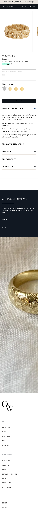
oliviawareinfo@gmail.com (11, 137)
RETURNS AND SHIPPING (10, 474)
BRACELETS (6, 436)
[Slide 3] (5, 227)
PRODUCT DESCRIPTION (12, 108)
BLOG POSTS (6, 487)
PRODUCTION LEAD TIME (13, 144)
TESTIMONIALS (7, 483)
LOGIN (4, 503)
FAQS (4, 478)
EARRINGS (5, 445)
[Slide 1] (2, 227)
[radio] (4, 88)
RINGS (4, 432)
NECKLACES (6, 441)
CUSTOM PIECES (7, 427)
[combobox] (19, 78)
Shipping (4, 71)
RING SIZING (7, 152)
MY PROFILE (6, 507)
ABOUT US (5, 465)
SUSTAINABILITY (9, 159)
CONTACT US (7, 167)
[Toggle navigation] (34, 6)
